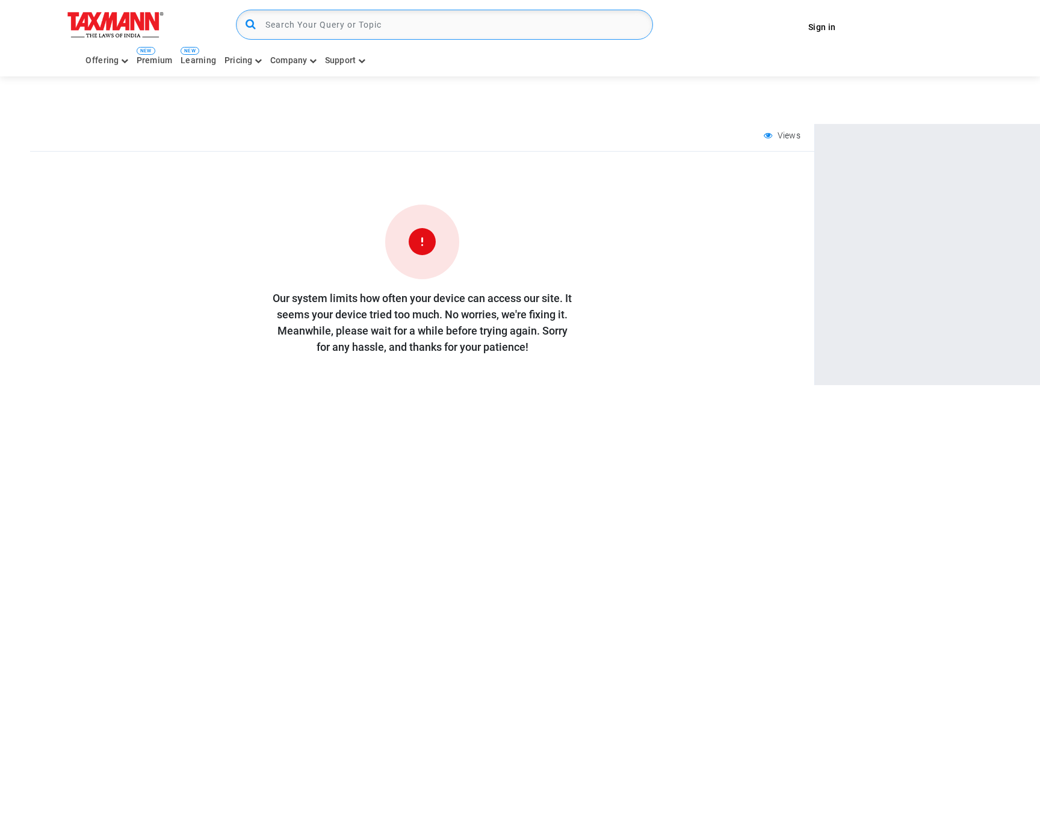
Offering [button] (103, 60)
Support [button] (341, 60)
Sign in (821, 27)
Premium (155, 60)
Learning (198, 60)
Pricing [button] (239, 60)
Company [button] (289, 60)
